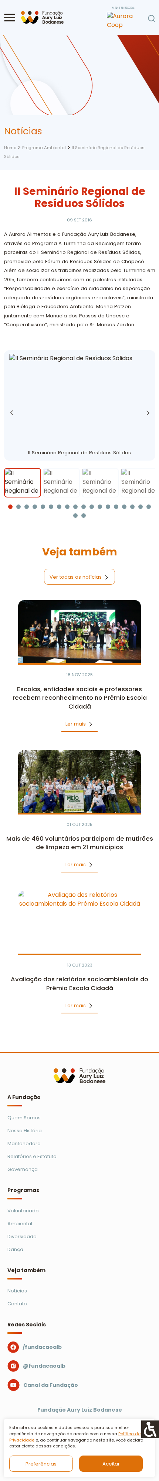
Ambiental (19, 1223)
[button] (9, 17)
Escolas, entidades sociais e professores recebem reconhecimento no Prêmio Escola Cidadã (80, 698)
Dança (15, 1249)
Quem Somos (24, 1117)
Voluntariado (23, 1210)
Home (10, 148)
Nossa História (24, 1130)
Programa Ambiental (44, 148)
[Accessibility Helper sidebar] (150, 1429)
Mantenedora (24, 1143)
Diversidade (22, 1236)
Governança (22, 1169)
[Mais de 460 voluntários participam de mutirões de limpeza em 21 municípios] (79, 781)
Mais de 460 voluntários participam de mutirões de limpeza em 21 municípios (79, 843)
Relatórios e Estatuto (32, 1156)
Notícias (17, 1290)
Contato (17, 1303)
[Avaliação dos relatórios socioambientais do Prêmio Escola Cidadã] (79, 922)
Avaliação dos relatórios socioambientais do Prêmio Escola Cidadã (79, 983)
